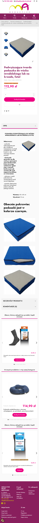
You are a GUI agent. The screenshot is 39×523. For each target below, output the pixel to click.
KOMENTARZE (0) (10, 306)
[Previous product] (36, 23)
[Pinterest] (8, 111)
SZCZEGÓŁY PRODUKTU (12, 301)
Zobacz (19, 470)
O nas (22, 511)
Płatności (19, 494)
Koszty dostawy (21, 492)
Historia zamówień (6, 515)
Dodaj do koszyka (19, 99)
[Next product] (37, 23)
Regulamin (24, 513)
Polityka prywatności (26, 515)
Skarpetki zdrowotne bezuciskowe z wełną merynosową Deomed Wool (19, 356)
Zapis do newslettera (20, 497)
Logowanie (4, 511)
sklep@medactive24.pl (23, 1)
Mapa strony (24, 517)
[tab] (19, 126)
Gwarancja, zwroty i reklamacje (31, 492)
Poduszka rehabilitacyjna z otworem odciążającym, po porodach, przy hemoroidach (18, 410)
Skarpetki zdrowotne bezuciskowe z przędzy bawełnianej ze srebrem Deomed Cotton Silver (18, 466)
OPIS (5, 126)
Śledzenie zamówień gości (8, 517)
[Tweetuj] (6, 111)
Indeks (13, 80)
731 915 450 (8, 1)
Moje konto (4, 513)
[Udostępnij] (4, 111)
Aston (9, 80)
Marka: (6, 80)
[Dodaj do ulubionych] (19, 105)
